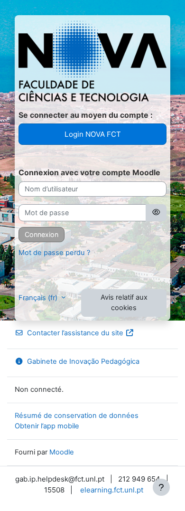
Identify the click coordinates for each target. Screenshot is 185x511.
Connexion (41, 234)
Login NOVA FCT (93, 134)
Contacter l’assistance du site (75, 333)
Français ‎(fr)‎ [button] (38, 297)
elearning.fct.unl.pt (111, 489)
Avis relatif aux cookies (124, 302)
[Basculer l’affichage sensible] (156, 212)
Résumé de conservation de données (77, 415)
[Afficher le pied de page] (161, 487)
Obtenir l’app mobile (47, 426)
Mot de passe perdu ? (54, 252)
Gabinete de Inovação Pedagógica (83, 361)
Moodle (61, 452)
